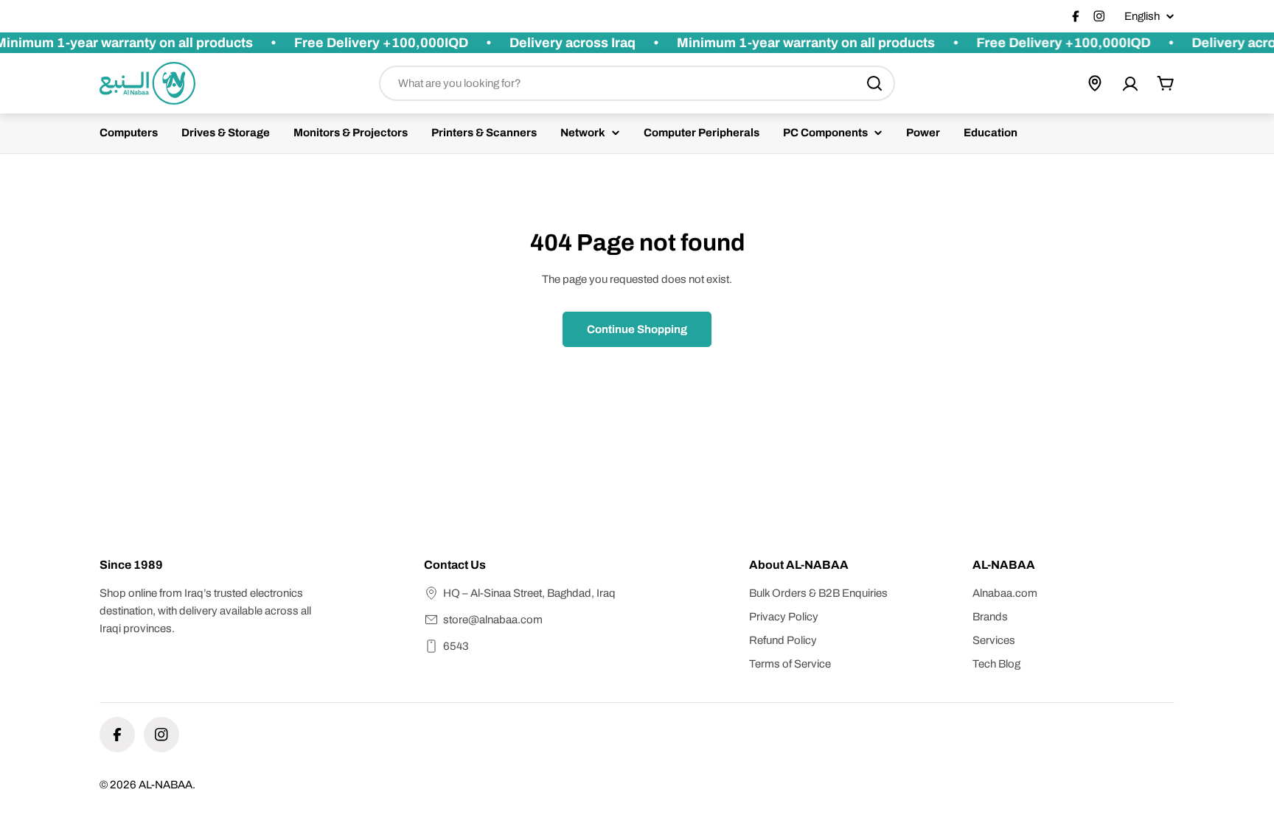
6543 (456, 646)
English (1142, 16)
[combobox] (637, 83)
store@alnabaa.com (493, 620)
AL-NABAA (165, 785)
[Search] (874, 83)
